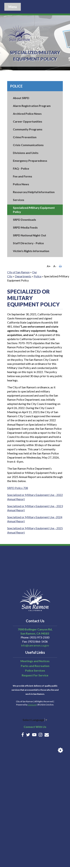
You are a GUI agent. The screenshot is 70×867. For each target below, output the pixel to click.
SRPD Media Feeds (25, 227)
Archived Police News (27, 113)
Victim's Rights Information (31, 251)
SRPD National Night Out (29, 235)
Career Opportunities (27, 121)
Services (18, 199)
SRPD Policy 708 (17, 488)
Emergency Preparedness (30, 160)
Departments (23, 276)
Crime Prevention (24, 137)
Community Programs (27, 129)
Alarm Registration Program (32, 105)
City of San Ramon (18, 272)
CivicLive (32, 704)
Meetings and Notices (35, 661)
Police (16, 86)
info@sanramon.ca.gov (35, 645)
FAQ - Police (21, 168)
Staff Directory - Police (28, 243)
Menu (12, 7)
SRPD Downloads (24, 219)
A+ (49, 266)
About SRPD (21, 98)
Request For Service (35, 675)
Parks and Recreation (35, 665)
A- (54, 266)
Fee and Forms (22, 176)
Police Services (35, 670)
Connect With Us (35, 726)
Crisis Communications (28, 145)
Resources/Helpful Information (34, 192)
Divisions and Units (25, 152)
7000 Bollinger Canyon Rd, (35, 629)
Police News (21, 184)
